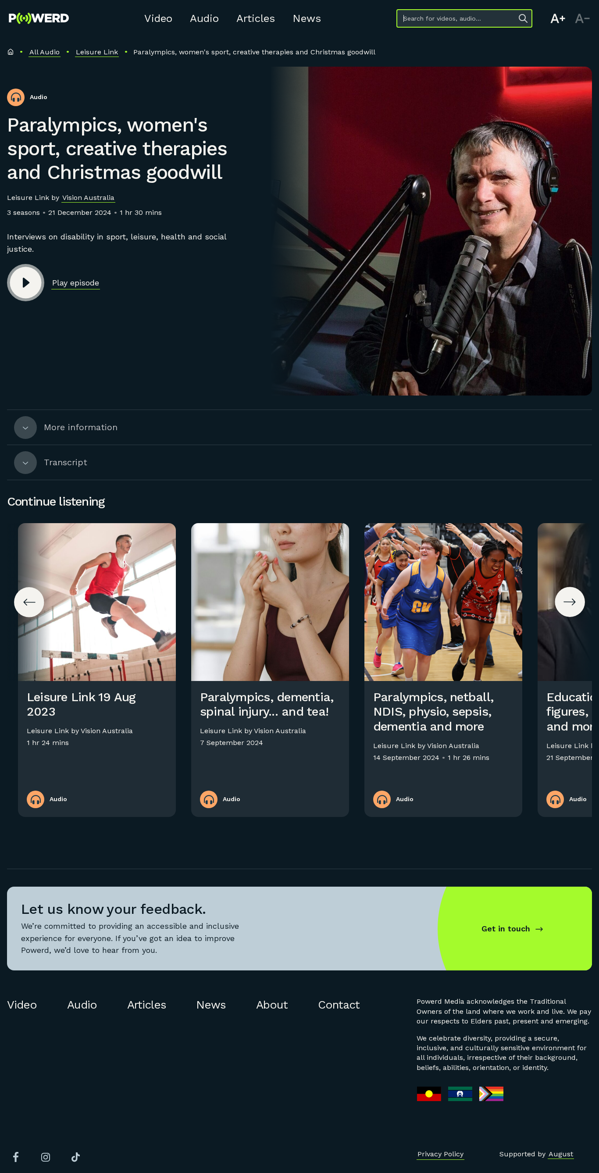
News (306, 18)
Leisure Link (97, 52)
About (272, 1004)
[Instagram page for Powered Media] (45, 1157)
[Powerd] (39, 18)
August (561, 1154)
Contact (339, 1004)
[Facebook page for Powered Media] (16, 1157)
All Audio (44, 52)
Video (158, 18)
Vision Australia (88, 197)
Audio (204, 18)
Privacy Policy (440, 1154)
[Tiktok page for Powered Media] (75, 1157)
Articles (255, 18)
